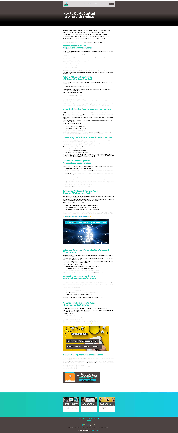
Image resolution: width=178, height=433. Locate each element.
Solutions (84, 418)
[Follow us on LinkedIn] (88, 421)
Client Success (96, 418)
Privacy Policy (92, 430)
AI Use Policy (98, 430)
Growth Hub (90, 418)
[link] (66, 3)
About (80, 418)
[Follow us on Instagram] (90, 421)
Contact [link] (111, 3)
